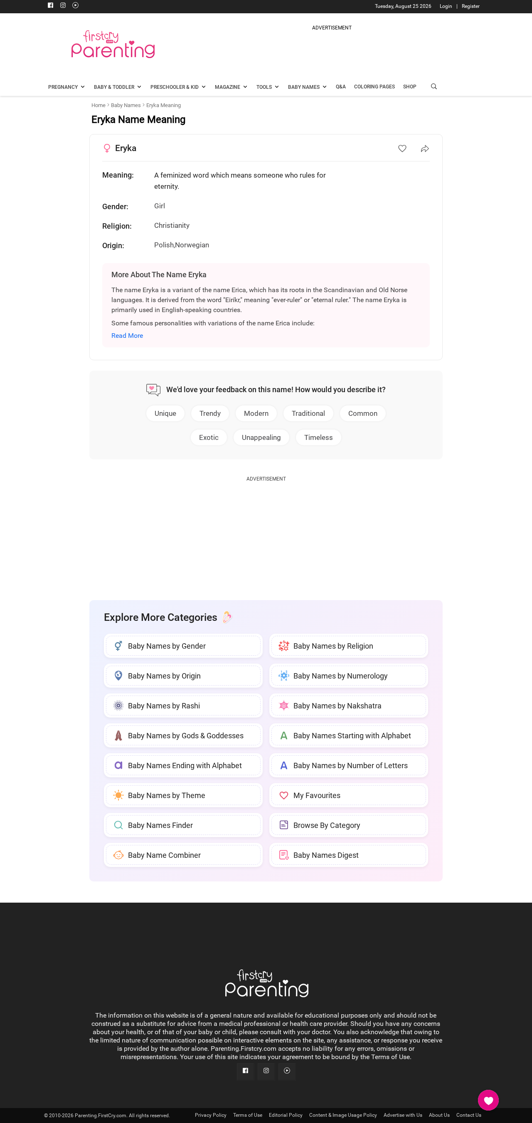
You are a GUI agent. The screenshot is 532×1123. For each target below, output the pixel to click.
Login (446, 6)
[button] (434, 87)
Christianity (172, 225)
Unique (165, 413)
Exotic (209, 437)
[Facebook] (50, 6)
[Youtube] (75, 6)
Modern (256, 413)
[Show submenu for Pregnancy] (83, 87)
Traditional (308, 413)
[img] (331, 51)
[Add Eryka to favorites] (402, 149)
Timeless (318, 437)
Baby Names (126, 105)
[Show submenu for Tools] (277, 87)
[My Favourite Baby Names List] (488, 1100)
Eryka (125, 148)
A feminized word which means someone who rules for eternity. (240, 180)
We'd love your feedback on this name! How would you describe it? (276, 389)
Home (98, 105)
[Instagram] (63, 6)
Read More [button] (127, 335)
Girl (159, 206)
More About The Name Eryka (159, 274)
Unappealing (261, 437)
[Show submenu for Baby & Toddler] (139, 87)
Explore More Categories (160, 617)
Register (471, 6)
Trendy (210, 413)
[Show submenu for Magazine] (245, 87)
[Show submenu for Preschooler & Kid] (204, 87)
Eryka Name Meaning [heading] (138, 120)
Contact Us (468, 1115)
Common (362, 413)
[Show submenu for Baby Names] (325, 87)
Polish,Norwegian (181, 245)
